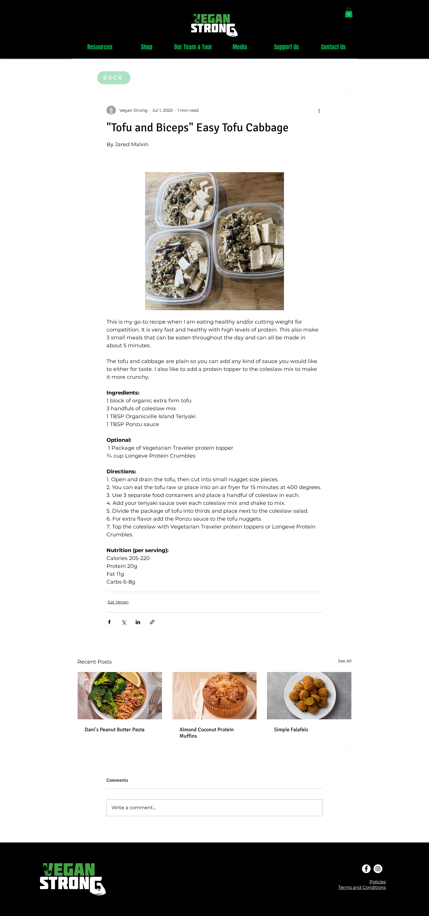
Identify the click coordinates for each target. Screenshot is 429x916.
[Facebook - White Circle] (366, 868)
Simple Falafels (291, 729)
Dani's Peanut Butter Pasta (114, 729)
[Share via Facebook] (109, 622)
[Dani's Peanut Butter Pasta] (120, 695)
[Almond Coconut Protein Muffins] (214, 695)
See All (345, 661)
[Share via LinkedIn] (138, 622)
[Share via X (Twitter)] (123, 622)
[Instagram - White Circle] (378, 868)
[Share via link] (152, 622)
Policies (377, 881)
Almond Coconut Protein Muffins (206, 732)
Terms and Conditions (362, 887)
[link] (349, 12)
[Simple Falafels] (309, 695)
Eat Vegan (118, 602)
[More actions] (318, 110)
